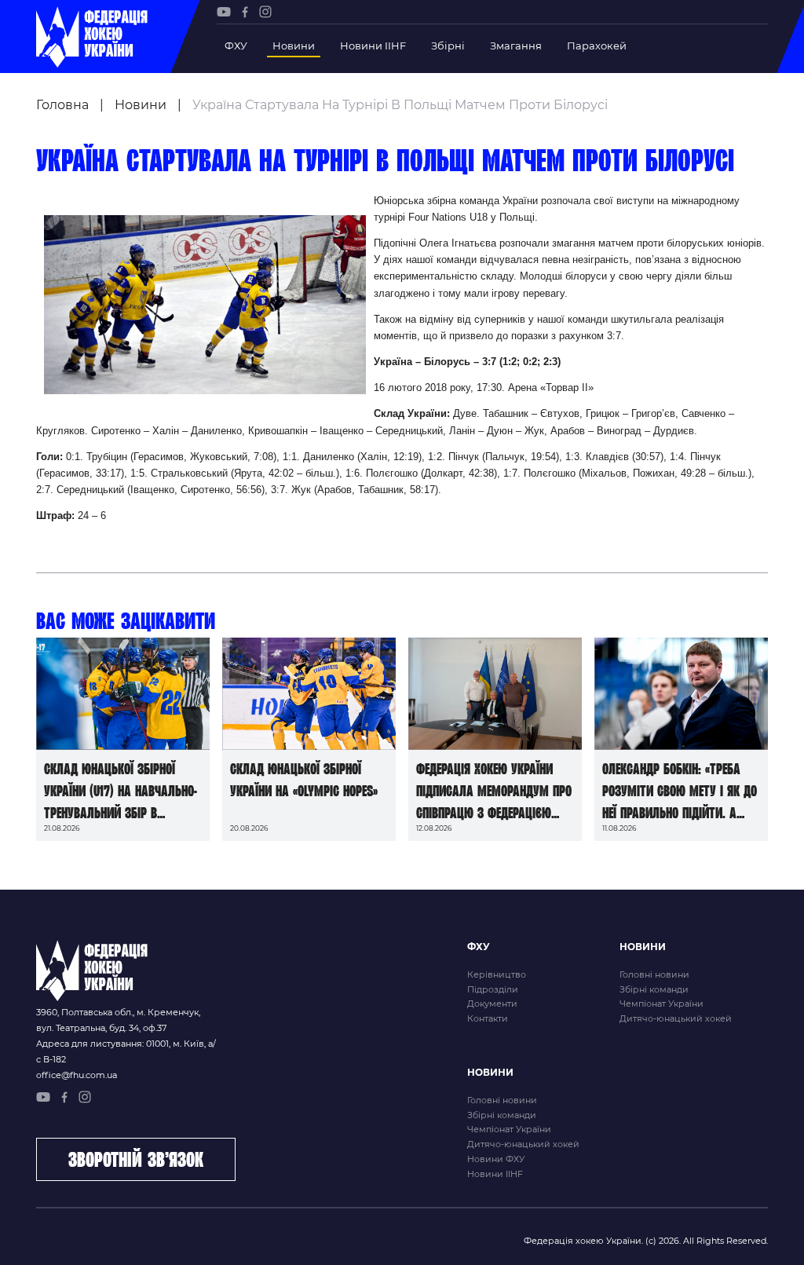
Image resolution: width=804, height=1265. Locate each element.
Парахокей (597, 45)
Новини (293, 45)
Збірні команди (654, 989)
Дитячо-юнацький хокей (675, 1018)
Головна (62, 104)
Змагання (516, 45)
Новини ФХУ (495, 1158)
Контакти (487, 1018)
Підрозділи (492, 989)
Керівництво (496, 974)
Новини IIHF (373, 45)
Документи (492, 1003)
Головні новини (654, 974)
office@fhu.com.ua (76, 1074)
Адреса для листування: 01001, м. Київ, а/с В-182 (126, 1051)
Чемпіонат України (661, 1003)
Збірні (448, 45)
